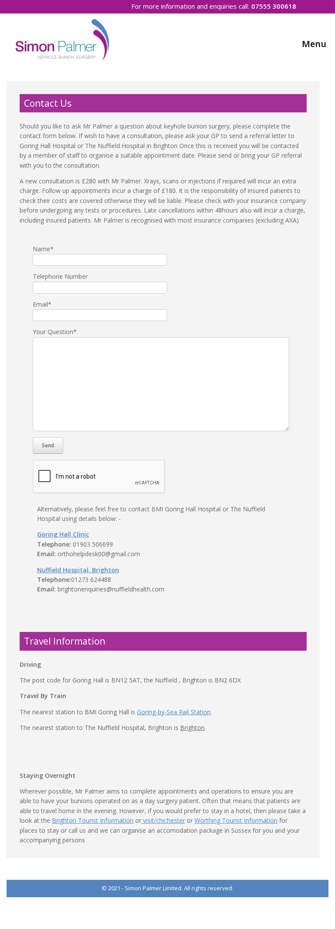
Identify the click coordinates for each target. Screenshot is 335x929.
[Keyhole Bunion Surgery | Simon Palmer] (64, 40)
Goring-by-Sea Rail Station (174, 712)
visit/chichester (163, 820)
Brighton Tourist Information (92, 820)
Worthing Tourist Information (236, 820)
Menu (314, 44)
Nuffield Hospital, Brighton (78, 570)
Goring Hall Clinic (63, 534)
